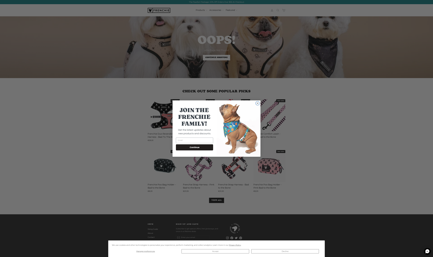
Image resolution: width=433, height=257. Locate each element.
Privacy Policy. (235, 245)
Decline (285, 251)
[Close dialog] (258, 103)
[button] (427, 251)
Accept (215, 251)
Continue (194, 147)
